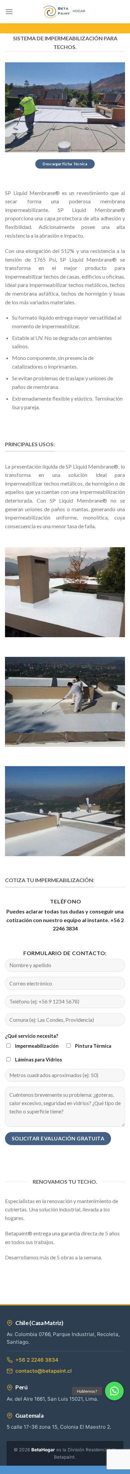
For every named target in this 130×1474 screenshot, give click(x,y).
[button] (114, 1391)
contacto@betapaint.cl (43, 1371)
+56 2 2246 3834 (36, 1360)
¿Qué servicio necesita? (31, 1036)
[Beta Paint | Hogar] (65, 12)
